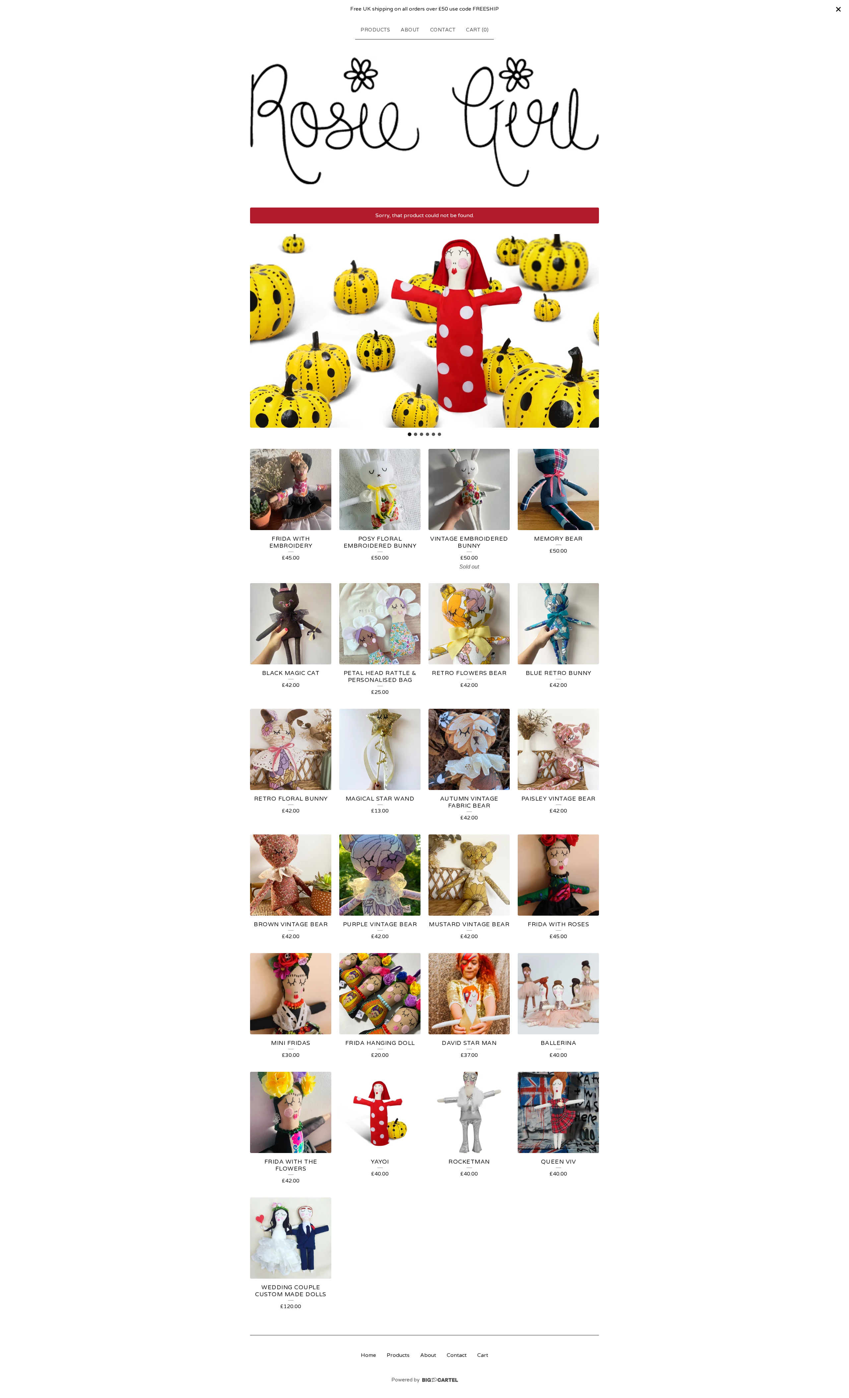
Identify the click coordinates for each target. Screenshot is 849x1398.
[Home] (424, 122)
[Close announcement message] (838, 9)
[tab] (410, 434)
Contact (443, 30)
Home (368, 1355)
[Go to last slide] (259, 330)
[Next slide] (589, 330)
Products (375, 30)
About (410, 30)
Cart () (477, 30)
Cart (482, 1355)
